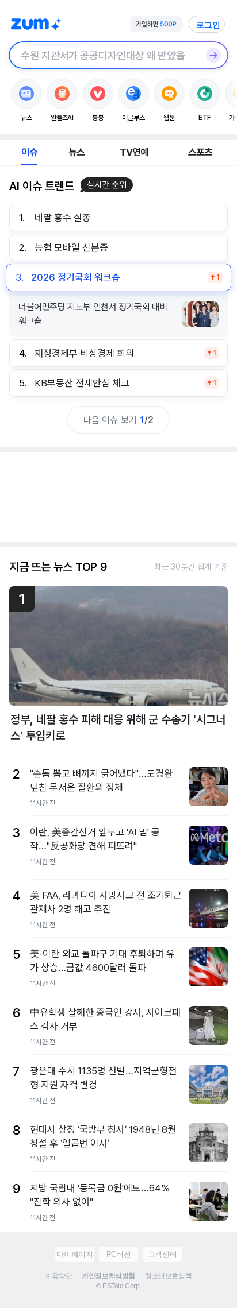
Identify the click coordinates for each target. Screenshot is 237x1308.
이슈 (29, 152)
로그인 (208, 24)
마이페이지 (74, 1254)
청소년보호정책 (168, 1276)
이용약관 (58, 1276)
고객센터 (162, 1254)
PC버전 (118, 1254)
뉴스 (76, 152)
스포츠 (200, 152)
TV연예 (134, 152)
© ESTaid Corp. (118, 1286)
